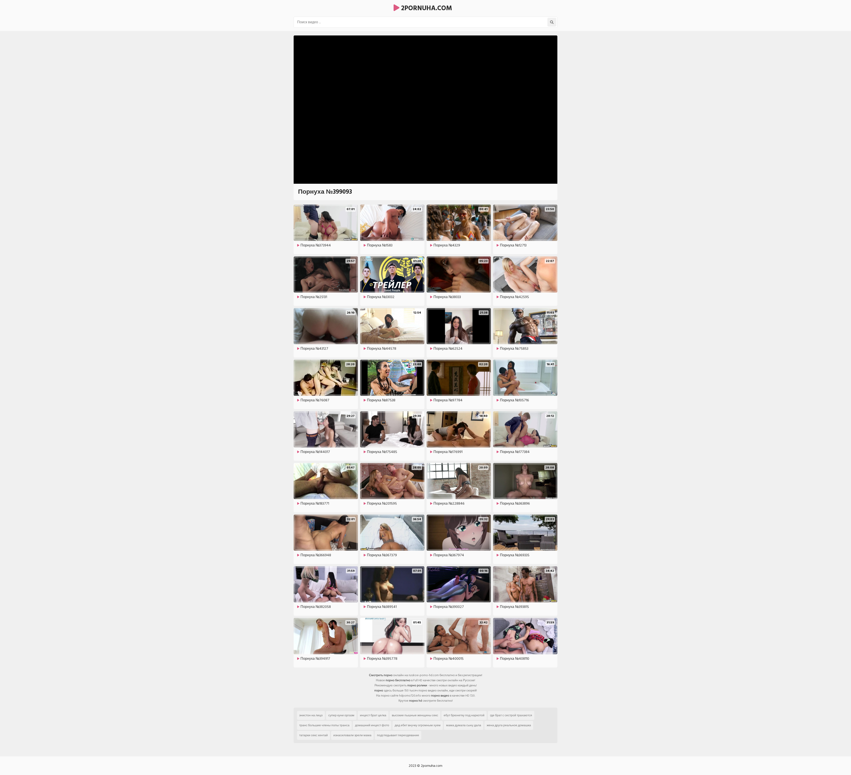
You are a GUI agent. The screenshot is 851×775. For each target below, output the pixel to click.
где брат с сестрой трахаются (511, 715)
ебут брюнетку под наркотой (464, 715)
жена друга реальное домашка (509, 725)
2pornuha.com (425, 8)
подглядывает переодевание (398, 735)
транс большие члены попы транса (324, 725)
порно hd (415, 700)
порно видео (440, 695)
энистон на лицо (311, 715)
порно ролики (417, 685)
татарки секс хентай (313, 735)
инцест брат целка (373, 715)
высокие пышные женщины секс (415, 715)
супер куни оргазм (341, 715)
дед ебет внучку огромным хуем (418, 725)
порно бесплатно (398, 680)
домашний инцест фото (372, 725)
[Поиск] (551, 22)
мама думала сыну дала (463, 725)
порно (378, 690)
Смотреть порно (380, 675)
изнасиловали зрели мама (352, 735)
